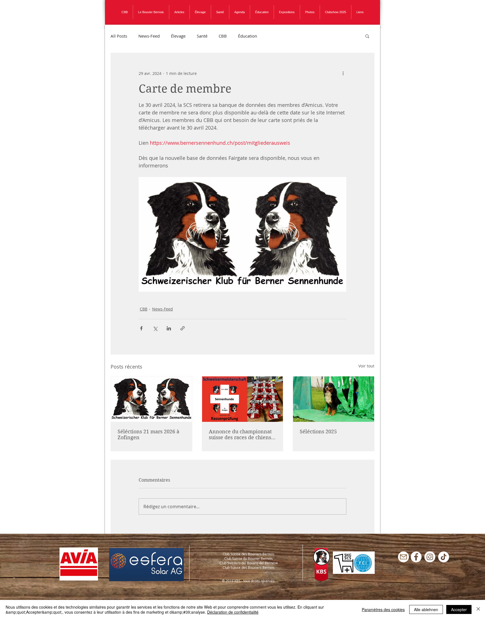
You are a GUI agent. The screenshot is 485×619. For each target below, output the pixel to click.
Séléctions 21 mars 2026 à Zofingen (148, 434)
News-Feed (149, 36)
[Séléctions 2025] (333, 399)
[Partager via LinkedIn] (168, 328)
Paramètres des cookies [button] (383, 609)
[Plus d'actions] (343, 73)
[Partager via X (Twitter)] (155, 328)
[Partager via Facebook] (141, 328)
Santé (202, 36)
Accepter (459, 609)
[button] (367, 36)
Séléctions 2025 (318, 431)
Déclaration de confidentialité (232, 612)
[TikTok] (443, 556)
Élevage (178, 36)
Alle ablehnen (426, 609)
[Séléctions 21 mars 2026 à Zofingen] (151, 399)
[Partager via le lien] (182, 328)
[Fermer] (478, 609)
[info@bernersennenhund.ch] (403, 556)
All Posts (119, 36)
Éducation (247, 36)
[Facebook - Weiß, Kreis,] (416, 556)
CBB (223, 36)
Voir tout (366, 366)
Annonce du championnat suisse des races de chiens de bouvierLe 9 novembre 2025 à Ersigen (240, 434)
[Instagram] (429, 556)
